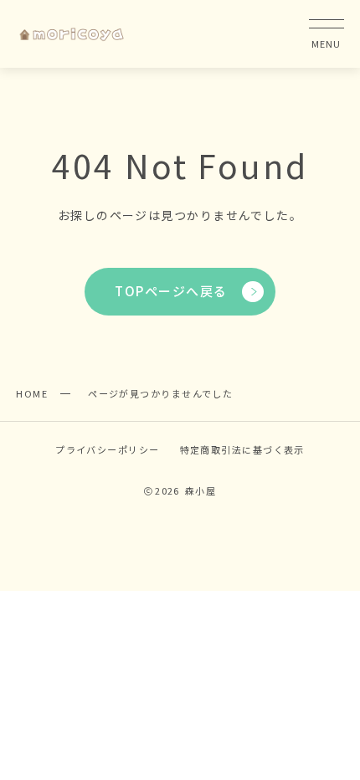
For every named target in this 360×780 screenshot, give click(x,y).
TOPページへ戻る (171, 291)
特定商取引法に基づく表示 (242, 449)
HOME (32, 393)
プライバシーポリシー (107, 449)
